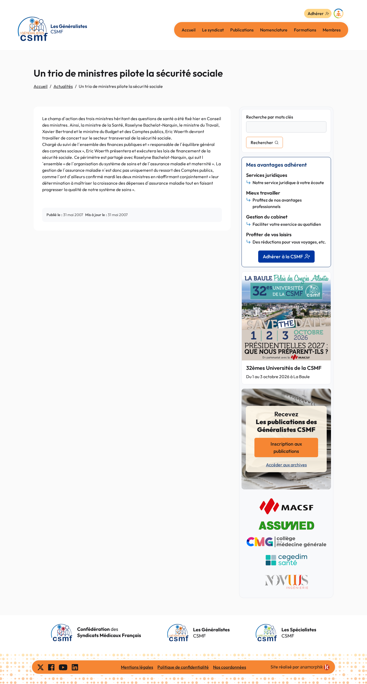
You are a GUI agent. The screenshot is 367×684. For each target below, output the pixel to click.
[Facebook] (51, 667)
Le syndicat (213, 30)
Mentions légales (137, 667)
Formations (305, 30)
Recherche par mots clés (269, 117)
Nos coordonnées (229, 667)
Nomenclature (273, 30)
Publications (242, 30)
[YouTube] (63, 667)
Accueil (189, 30)
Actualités (63, 86)
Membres (332, 30)
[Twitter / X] (40, 667)
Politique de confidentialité (183, 667)
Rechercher (262, 142)
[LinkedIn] (75, 667)
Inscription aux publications (286, 447)
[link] (315, 667)
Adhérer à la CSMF (283, 256)
